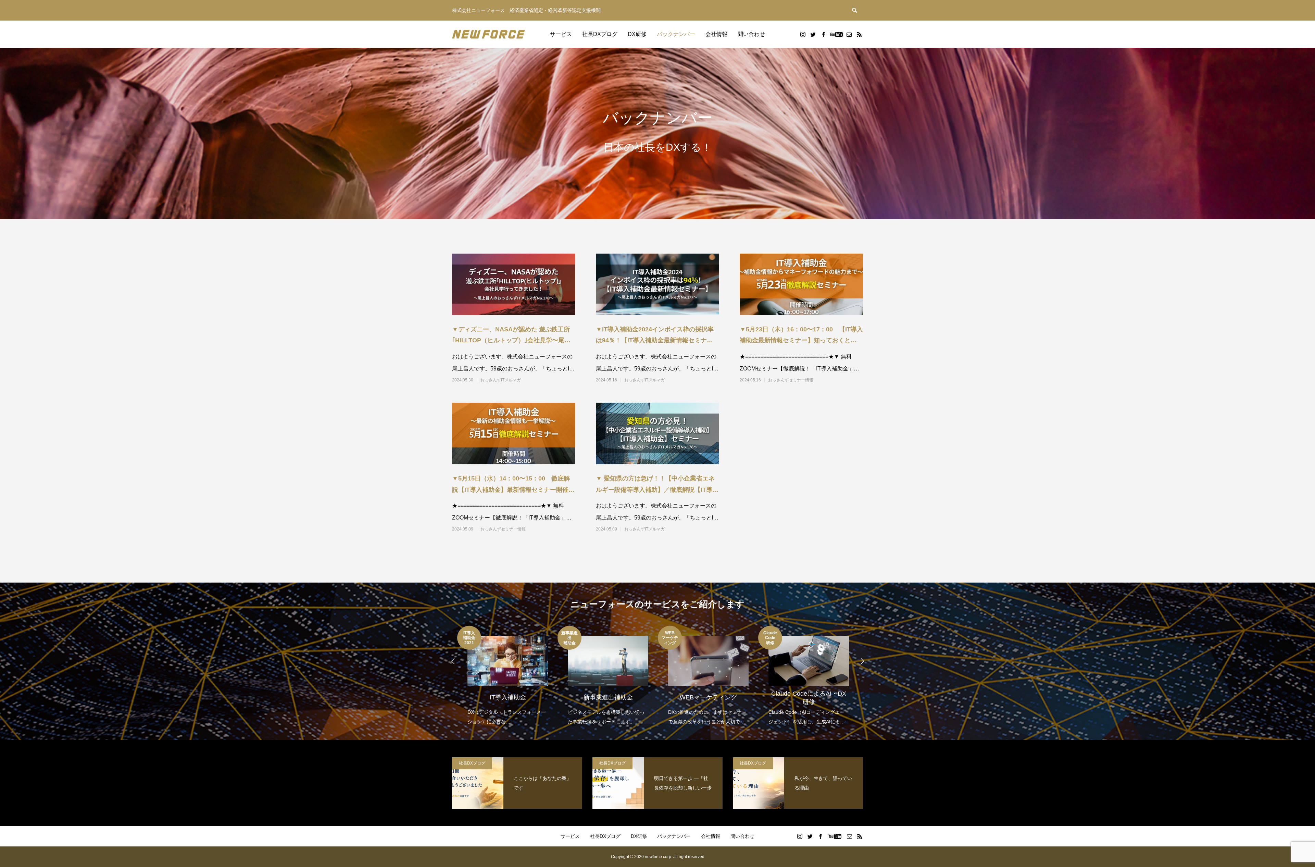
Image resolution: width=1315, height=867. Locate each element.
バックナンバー (676, 34)
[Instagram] (803, 34)
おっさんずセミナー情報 (790, 380)
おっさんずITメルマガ (500, 380)
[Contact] (849, 34)
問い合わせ (751, 34)
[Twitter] (813, 34)
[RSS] (859, 34)
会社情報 (716, 34)
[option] (507, 676)
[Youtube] (836, 34)
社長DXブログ (599, 34)
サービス (561, 34)
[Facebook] (823, 34)
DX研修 (637, 34)
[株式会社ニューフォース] (488, 34)
